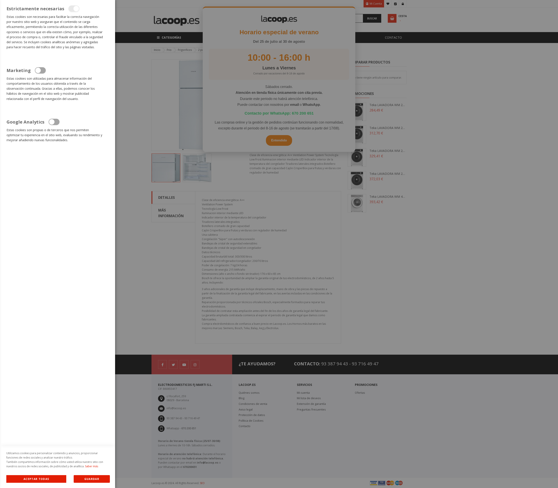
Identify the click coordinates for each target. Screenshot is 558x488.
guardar (91, 479)
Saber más (91, 466)
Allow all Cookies (36, 479)
